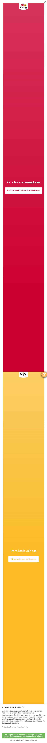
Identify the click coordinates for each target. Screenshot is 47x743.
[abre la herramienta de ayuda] (44, 374)
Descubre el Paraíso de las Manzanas (23, 190)
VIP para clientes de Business (23, 559)
